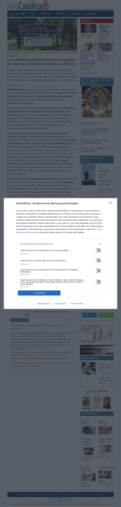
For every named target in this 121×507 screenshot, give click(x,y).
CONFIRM (39, 293)
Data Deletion (43, 303)
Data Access (60, 303)
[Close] (111, 203)
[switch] (97, 250)
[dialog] (60, 253)
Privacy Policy (77, 303)
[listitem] (60, 243)
